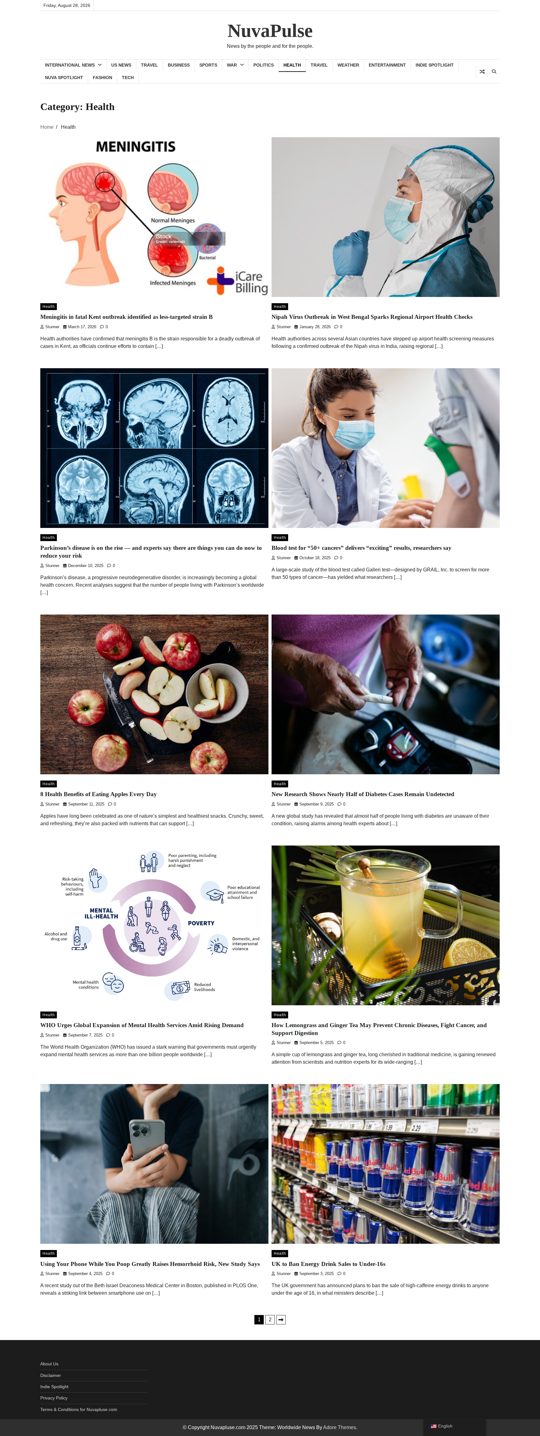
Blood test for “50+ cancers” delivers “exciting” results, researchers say (362, 548)
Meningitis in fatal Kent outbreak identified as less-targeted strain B (126, 317)
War (232, 65)
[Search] (494, 72)
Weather (348, 65)
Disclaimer (50, 1375)
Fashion (102, 77)
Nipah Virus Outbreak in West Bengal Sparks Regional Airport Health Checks (372, 317)
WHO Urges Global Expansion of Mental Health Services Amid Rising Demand (142, 1025)
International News (70, 65)
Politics (263, 65)
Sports (208, 65)
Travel (149, 65)
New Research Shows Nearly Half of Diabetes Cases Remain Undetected (363, 794)
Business (179, 65)
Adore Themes (339, 1427)
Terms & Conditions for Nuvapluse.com (78, 1409)
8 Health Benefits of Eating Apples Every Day (98, 794)
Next (281, 1319)
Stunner (52, 327)
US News (121, 65)
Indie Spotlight (435, 65)
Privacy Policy (54, 1397)
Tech (128, 77)
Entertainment (387, 65)
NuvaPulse (270, 30)
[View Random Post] (482, 72)
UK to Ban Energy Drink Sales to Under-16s (328, 1264)
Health (292, 65)
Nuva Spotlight (64, 77)
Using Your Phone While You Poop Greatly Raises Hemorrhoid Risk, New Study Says (150, 1264)
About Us (49, 1363)
